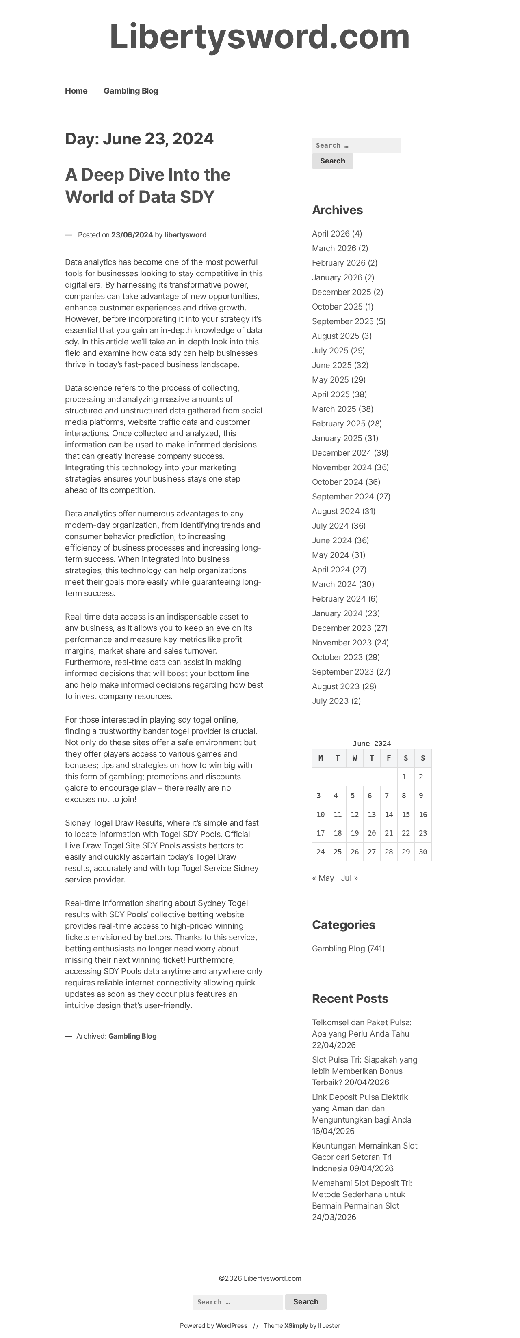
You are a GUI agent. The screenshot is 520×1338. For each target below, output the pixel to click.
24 (320, 852)
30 (423, 852)
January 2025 (337, 438)
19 (355, 833)
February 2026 (339, 263)
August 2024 (336, 511)
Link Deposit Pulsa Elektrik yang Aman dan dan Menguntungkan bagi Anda (362, 1108)
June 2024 (332, 540)
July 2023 (330, 701)
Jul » (349, 878)
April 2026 (331, 234)
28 (389, 852)
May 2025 (330, 380)
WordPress (232, 1325)
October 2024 (337, 482)
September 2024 (343, 496)
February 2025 (339, 423)
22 (406, 833)
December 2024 (342, 453)
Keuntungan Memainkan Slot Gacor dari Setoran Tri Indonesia (365, 1157)
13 (372, 814)
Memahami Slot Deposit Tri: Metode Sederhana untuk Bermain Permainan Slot (362, 1194)
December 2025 (341, 292)
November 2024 (342, 467)
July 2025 (330, 350)
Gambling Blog (131, 91)
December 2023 (342, 628)
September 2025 (343, 321)
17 (320, 833)
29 (406, 852)
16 (423, 814)
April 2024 (331, 569)
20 (372, 833)
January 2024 (337, 613)
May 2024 (330, 555)
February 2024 (339, 599)
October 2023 (337, 657)
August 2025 (336, 336)
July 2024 (330, 526)
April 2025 (331, 394)
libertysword (185, 234)
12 (355, 814)
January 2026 (337, 277)
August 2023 (336, 686)
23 (423, 833)
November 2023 (342, 642)
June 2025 (332, 365)
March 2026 (334, 248)
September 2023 (343, 672)
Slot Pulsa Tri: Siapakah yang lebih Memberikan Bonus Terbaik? (365, 1071)
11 (338, 814)
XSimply (296, 1325)
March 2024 (334, 584)
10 (320, 814)
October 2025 (337, 307)
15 (406, 814)
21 (389, 833)
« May (323, 878)
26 (355, 852)
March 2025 (334, 409)
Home (76, 91)
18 (338, 833)
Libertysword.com (259, 35)
